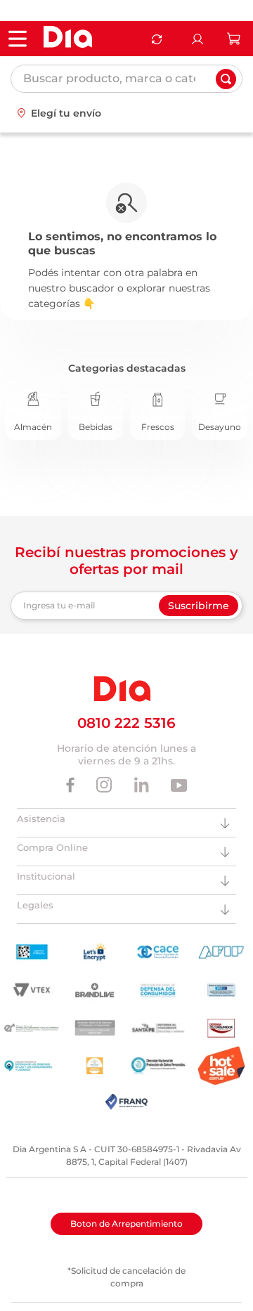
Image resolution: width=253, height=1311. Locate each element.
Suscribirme (198, 605)
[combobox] (126, 79)
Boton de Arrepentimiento (126, 1223)
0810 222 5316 (126, 723)
